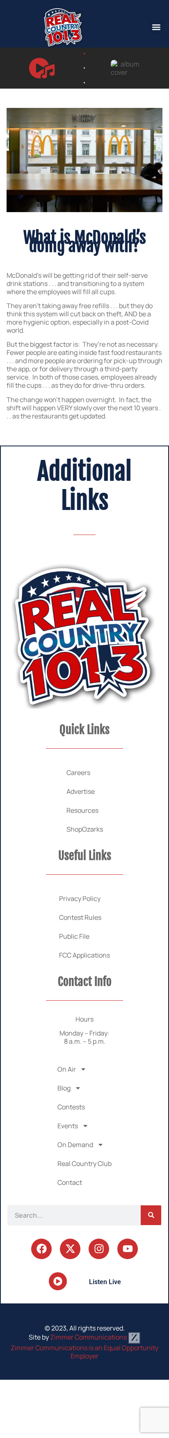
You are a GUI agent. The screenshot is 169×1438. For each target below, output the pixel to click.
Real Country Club (84, 1163)
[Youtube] (127, 1249)
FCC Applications (84, 955)
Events (67, 1125)
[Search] (151, 1215)
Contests (71, 1106)
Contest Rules (80, 917)
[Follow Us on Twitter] (70, 1249)
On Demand (75, 1144)
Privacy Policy (79, 898)
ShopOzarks (84, 829)
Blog (64, 1088)
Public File (74, 936)
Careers (78, 772)
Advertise (80, 791)
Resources (82, 810)
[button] (156, 27)
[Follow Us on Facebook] (41, 1249)
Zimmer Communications (89, 1337)
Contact (69, 1182)
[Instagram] (99, 1249)
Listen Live (105, 1282)
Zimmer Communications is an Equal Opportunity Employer (84, 1351)
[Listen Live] (41, 68)
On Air (66, 1069)
